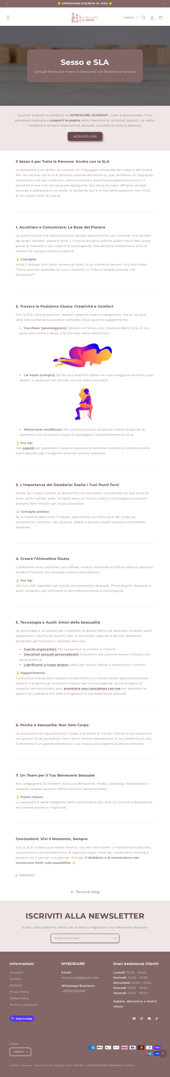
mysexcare (25, 1065)
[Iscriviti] (115, 938)
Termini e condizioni (24, 1004)
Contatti (16, 978)
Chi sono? (16, 972)
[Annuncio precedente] (7, 3)
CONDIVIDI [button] (27, 875)
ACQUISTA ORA (85, 136)
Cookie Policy (19, 998)
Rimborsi (16, 985)
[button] (8, 17)
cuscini (28, 448)
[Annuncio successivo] (163, 3)
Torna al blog (88, 892)
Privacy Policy (19, 991)
